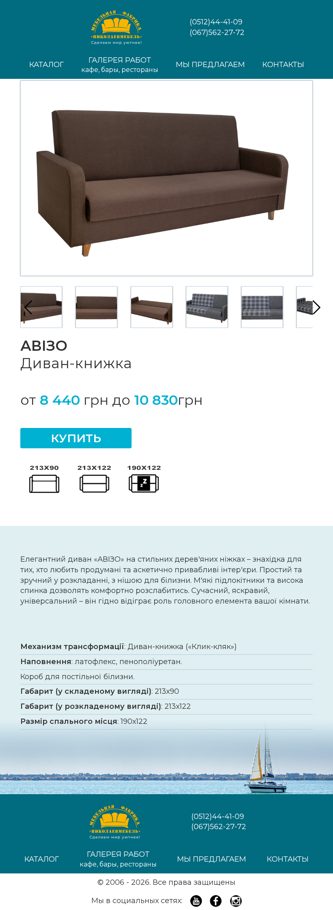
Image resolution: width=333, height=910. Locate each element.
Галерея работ (119, 65)
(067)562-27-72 (217, 32)
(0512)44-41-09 (216, 21)
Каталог (46, 64)
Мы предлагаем (210, 64)
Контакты (283, 64)
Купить (76, 438)
